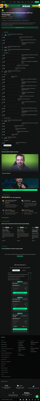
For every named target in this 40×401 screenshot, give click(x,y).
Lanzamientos (20, 345)
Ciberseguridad (3, 350)
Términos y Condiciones (35, 348)
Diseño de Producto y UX (5, 355)
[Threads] (38, 399)
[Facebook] (32, 399)
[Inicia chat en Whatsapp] (37, 396)
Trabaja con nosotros (22, 349)
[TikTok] (29, 399)
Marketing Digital (4, 346)
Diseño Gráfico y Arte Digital (5, 361)
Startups (2, 374)
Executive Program (21, 347)
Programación (3, 363)
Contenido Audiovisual (5, 357)
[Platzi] (3, 2)
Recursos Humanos (4, 370)
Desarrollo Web (3, 342)
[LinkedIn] (26, 399)
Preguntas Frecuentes (34, 342)
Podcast (19, 350)
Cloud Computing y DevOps (5, 376)
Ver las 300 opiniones (5, 217)
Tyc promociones (34, 351)
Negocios (2, 365)
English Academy (4, 344)
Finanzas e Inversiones (4, 372)
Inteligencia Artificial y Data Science (7, 348)
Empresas (24, 270)
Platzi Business (20, 342)
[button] (20, 6)
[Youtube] (20, 399)
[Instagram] (23, 399)
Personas (16, 270)
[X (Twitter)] (35, 399)
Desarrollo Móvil (3, 359)
